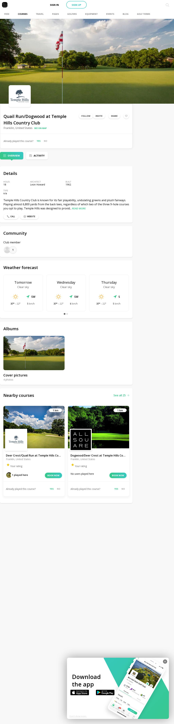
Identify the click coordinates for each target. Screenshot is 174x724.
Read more (79, 208)
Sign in (54, 4)
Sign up (76, 4)
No (45, 141)
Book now (53, 475)
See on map (40, 128)
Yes (38, 141)
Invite (98, 116)
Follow (85, 116)
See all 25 (120, 395)
